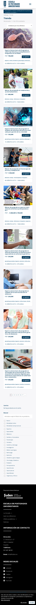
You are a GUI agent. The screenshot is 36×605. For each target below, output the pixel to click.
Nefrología (9, 452)
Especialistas (10, 431)
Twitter (8, 574)
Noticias (6, 522)
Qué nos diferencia (9, 516)
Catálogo (6, 15)
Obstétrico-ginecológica (19, 60)
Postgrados (22, 99)
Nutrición (9, 455)
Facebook (9, 571)
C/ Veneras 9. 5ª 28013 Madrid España (8, 542)
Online (11, 60)
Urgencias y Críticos (30, 221)
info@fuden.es (13, 554)
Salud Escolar (10, 468)
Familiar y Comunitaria (25, 384)
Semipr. (12, 99)
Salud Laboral (10, 470)
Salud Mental (10, 473)
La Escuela (6, 513)
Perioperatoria (11, 465)
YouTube (9, 581)
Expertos (7, 60)
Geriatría (22, 261)
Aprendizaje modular (10, 139)
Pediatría (9, 463)
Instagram (9, 577)
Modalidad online (11, 423)
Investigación (10, 447)
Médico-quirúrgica (12, 450)
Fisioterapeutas (17, 177)
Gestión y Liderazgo (24, 139)
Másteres (7, 99)
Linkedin (8, 568)
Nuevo (29, 261)
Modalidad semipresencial (14, 425)
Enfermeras (27, 60)
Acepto (32, 602)
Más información (5, 600)
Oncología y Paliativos (13, 460)
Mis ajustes (24, 602)
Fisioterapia (10, 440)
